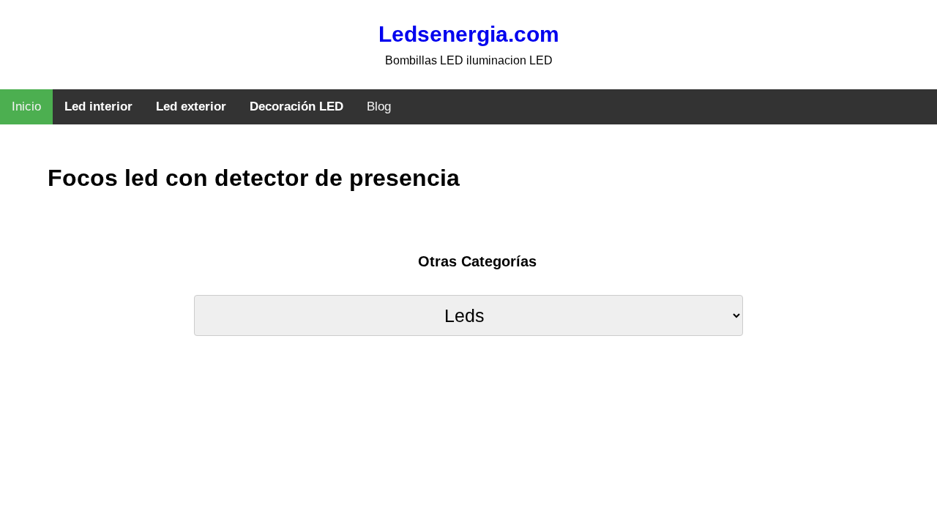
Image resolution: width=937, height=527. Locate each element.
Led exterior (191, 106)
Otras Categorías (477, 261)
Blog (379, 106)
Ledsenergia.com (468, 34)
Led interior (98, 106)
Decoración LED (296, 106)
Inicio (26, 106)
